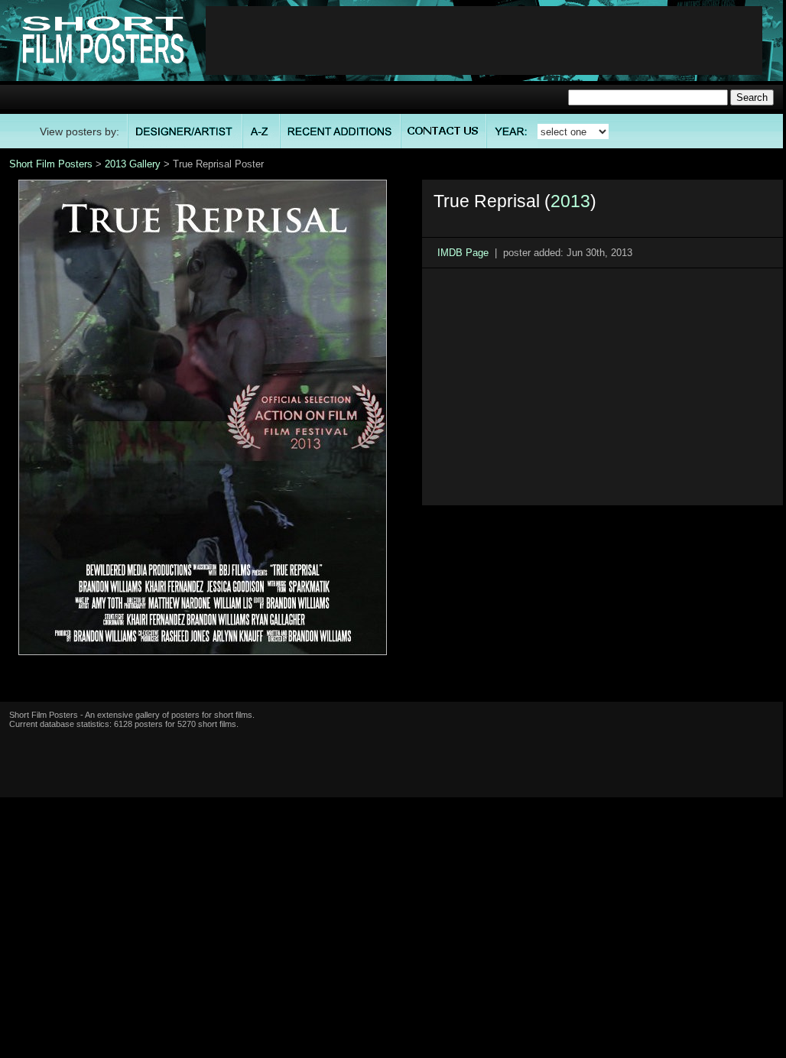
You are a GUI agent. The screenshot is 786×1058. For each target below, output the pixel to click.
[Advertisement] (484, 40)
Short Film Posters (51, 164)
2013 (570, 201)
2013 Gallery (133, 164)
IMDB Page (463, 252)
